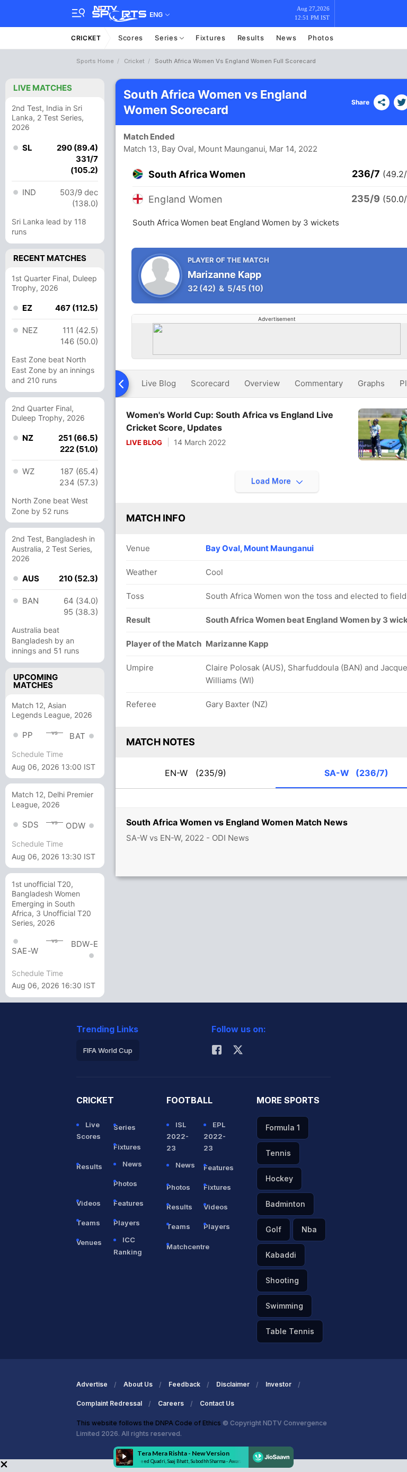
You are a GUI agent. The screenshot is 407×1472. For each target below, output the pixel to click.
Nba (309, 1229)
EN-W (195, 773)
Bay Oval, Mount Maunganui (260, 548)
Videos (88, 1203)
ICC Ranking (127, 1245)
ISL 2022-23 (177, 1136)
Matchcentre (180, 1246)
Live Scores (88, 1130)
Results (250, 37)
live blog (158, 383)
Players (126, 1222)
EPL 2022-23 (215, 1136)
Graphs (371, 383)
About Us (138, 1384)
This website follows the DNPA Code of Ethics (149, 1423)
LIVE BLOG (144, 442)
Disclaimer (233, 1384)
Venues (89, 1242)
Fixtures (211, 37)
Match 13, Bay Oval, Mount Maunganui (194, 149)
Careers (171, 1403)
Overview (262, 383)
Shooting (282, 1280)
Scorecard (210, 383)
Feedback (184, 1384)
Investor (278, 1384)
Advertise (92, 1384)
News (286, 37)
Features (127, 1203)
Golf (273, 1229)
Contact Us (217, 1403)
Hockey (279, 1178)
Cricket (86, 38)
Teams (88, 1222)
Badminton (285, 1203)
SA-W (356, 773)
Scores (130, 37)
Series (167, 37)
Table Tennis (290, 1331)
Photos (320, 37)
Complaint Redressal (109, 1403)
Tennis (278, 1152)
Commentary (319, 383)
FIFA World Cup (107, 1050)
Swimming (284, 1305)
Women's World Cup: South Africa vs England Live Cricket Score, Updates (229, 421)
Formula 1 (283, 1127)
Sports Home (95, 61)
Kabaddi (281, 1254)
